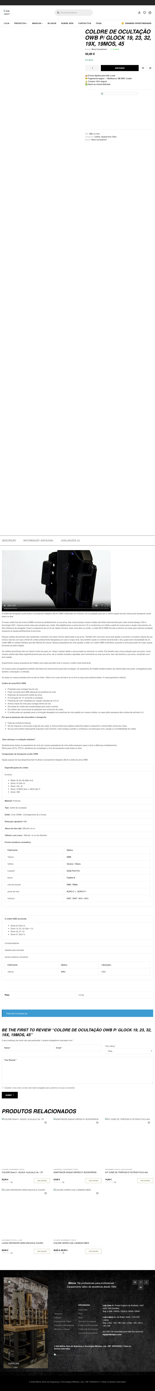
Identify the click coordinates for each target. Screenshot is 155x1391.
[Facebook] (135, 1282)
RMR (69, 857)
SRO (63, 971)
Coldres (97, 136)
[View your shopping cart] (149, 12)
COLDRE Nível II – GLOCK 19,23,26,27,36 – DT (22, 1172)
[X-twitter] (146, 1282)
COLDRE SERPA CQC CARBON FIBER (71, 1243)
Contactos (107, 1300)
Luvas (20, 1240)
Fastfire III (71, 877)
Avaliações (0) (70, 540)
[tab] (9, 540)
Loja (56, 1308)
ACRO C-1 (71, 891)
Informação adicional (38, 540)
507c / (81, 898)
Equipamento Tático (109, 136)
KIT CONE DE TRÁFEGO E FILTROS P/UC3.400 (126, 1172)
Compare (150, 68)
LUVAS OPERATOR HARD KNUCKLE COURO (22, 1243)
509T (69, 898)
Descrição (9, 540)
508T (74, 898)
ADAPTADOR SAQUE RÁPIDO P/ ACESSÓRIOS (75, 1172)
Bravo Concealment (99, 49)
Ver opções (42, 1181)
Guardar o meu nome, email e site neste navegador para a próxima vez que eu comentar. (40, 1087)
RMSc (75, 884)
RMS (69, 884)
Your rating (110, 1046)
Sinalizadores (126, 1169)
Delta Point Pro (73, 870)
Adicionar (119, 68)
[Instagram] (140, 1282)
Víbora (77, 863)
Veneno (70, 863)
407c (86, 898)
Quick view (45, 1133)
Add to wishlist (143, 68)
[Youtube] (140, 1287)
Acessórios (58, 1169)
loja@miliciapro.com (112, 1334)
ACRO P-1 (81, 891)
